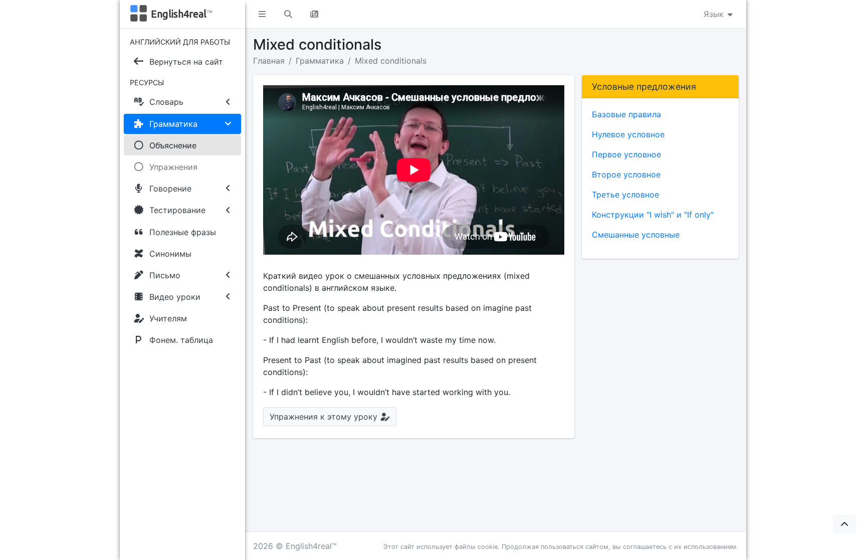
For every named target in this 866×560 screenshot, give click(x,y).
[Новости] (314, 14)
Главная (269, 61)
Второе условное (626, 174)
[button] (262, 14)
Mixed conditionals (390, 61)
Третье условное (625, 195)
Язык (715, 14)
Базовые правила (626, 114)
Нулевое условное (628, 134)
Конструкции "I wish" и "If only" (653, 215)
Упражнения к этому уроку (325, 417)
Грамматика (320, 61)
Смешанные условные (636, 235)
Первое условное (626, 154)
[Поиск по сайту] (288, 14)
